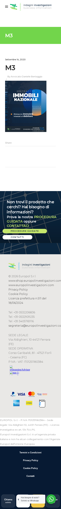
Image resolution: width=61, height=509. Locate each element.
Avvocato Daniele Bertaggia (26, 76)
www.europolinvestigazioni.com (31, 285)
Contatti (30, 476)
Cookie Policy (18, 294)
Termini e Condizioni (30, 452)
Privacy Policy (18, 289)
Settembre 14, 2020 (15, 59)
